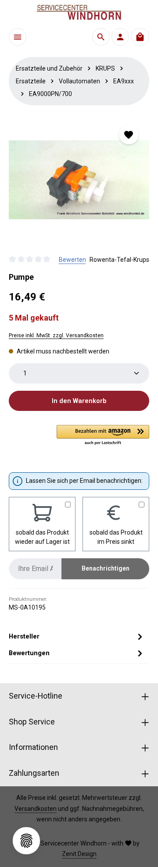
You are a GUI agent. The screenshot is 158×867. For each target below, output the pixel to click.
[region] (79, 180)
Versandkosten (35, 808)
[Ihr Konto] (120, 37)
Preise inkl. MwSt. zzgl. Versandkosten (56, 335)
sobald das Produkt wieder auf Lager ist (42, 537)
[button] (103, 435)
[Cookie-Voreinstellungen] (26, 841)
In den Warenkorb (79, 401)
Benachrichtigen (105, 568)
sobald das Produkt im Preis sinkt (116, 537)
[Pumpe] (79, 180)
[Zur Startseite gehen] (79, 12)
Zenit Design (79, 853)
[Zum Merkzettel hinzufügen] (129, 134)
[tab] (77, 636)
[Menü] (17, 37)
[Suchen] (101, 37)
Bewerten (72, 259)
